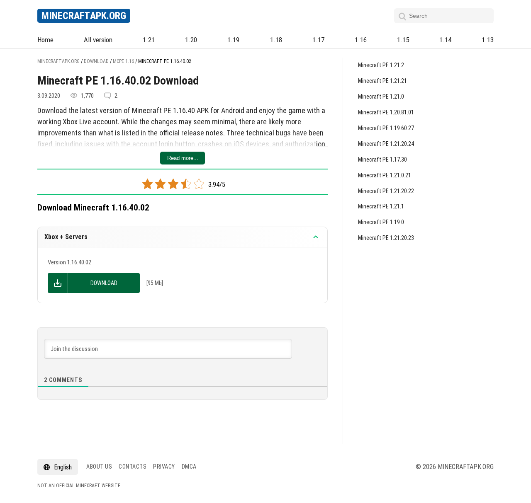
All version (98, 40)
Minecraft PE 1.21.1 (381, 206)
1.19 (233, 40)
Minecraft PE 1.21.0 (381, 96)
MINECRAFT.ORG (83, 16)
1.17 (318, 40)
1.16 (361, 40)
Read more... (182, 158)
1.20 (191, 40)
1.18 (276, 40)
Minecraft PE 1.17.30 (382, 159)
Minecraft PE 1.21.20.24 (386, 143)
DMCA (189, 466)
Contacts (132, 466)
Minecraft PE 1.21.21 (382, 80)
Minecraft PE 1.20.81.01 (386, 112)
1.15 (403, 40)
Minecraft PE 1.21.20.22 (386, 191)
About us (99, 466)
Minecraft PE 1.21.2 (381, 65)
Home (45, 40)
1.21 (149, 40)
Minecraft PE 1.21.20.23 (386, 238)
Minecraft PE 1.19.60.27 (386, 128)
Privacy (164, 466)
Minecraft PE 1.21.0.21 (384, 175)
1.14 (445, 40)
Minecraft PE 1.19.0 (381, 222)
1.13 (488, 40)
